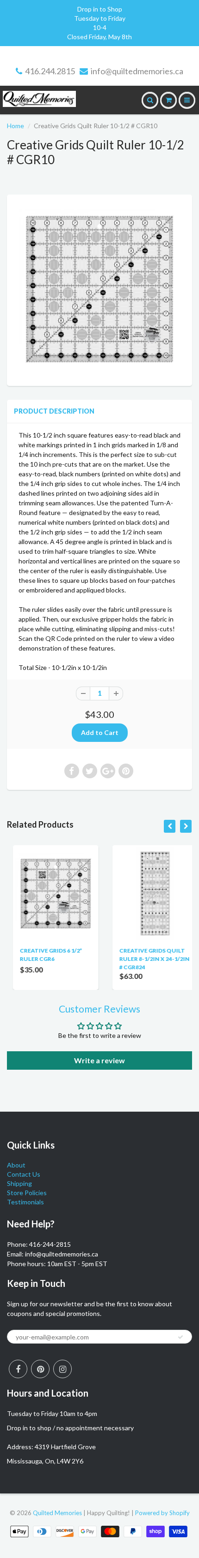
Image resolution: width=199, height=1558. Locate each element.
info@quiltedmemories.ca (137, 71)
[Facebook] (18, 1369)
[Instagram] (62, 1369)
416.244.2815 (50, 71)
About (16, 1165)
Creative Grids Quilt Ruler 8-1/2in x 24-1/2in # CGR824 (148, 959)
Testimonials (25, 1202)
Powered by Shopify (162, 1513)
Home (15, 126)
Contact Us (23, 1174)
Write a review (99, 1060)
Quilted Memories (57, 1513)
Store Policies (27, 1193)
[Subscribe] (180, 1337)
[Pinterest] (40, 1369)
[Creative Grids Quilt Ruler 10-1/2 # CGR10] (99, 289)
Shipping (19, 1183)
